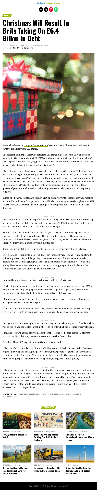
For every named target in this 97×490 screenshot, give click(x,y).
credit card (35, 394)
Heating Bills (55, 394)
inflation (67, 394)
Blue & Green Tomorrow (23, 48)
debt (45, 394)
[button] (4, 3)
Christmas (23, 394)
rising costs (9, 396)
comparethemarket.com (36, 145)
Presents (77, 394)
